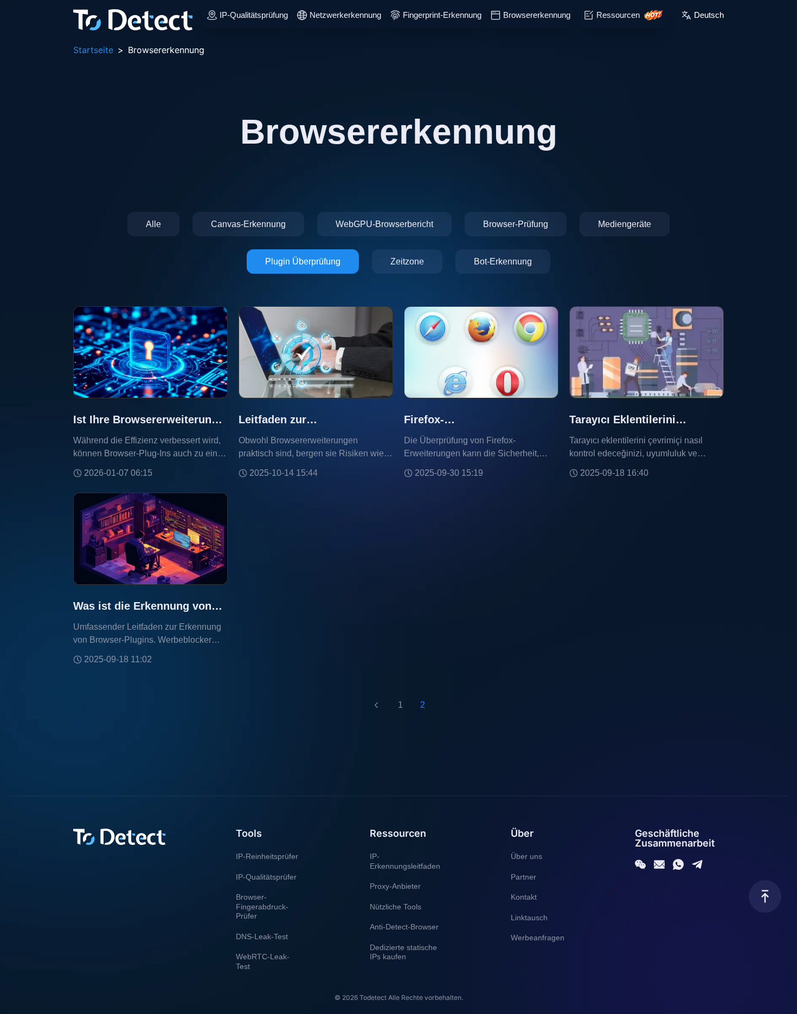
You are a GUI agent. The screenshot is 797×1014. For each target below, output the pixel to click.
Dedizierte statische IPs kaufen (403, 952)
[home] (132, 15)
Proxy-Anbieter (395, 886)
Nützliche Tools (395, 906)
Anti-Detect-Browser (404, 926)
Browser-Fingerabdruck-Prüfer (262, 906)
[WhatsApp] (678, 864)
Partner (523, 877)
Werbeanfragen (537, 937)
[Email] (659, 864)
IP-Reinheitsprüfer (267, 856)
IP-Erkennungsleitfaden (405, 861)
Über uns (526, 856)
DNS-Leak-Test (262, 936)
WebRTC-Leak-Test (263, 961)
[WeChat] (640, 864)
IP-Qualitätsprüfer (266, 877)
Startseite (93, 49)
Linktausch (529, 917)
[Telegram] (697, 864)
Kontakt (524, 897)
